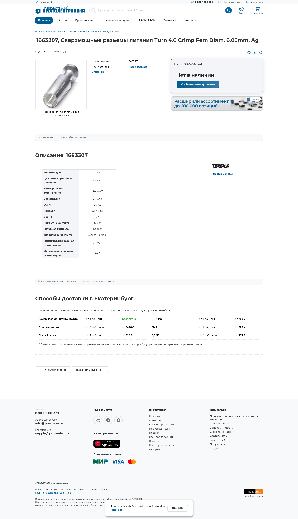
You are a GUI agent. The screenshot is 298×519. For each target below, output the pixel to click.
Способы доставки (73, 137)
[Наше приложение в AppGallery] (120, 444)
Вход (241, 13)
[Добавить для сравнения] (254, 52)
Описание (98, 72)
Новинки (154, 433)
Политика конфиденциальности (54, 492)
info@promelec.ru (49, 423)
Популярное (218, 444)
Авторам (154, 449)
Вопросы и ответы (221, 428)
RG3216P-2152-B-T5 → (90, 370)
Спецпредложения (161, 437)
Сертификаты (218, 436)
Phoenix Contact (138, 67)
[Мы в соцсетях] (97, 420)
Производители (159, 429)
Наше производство (162, 445)
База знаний (217, 440)
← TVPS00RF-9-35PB (53, 370)
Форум (214, 448)
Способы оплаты (220, 432)
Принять (177, 508)
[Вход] (241, 9)
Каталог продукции (161, 425)
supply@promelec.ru (52, 433)
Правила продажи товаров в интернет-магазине (235, 418)
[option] (61, 84)
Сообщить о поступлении (198, 84)
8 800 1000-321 (47, 413)
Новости (154, 416)
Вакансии (155, 441)
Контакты (155, 420)
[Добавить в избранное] (249, 52)
